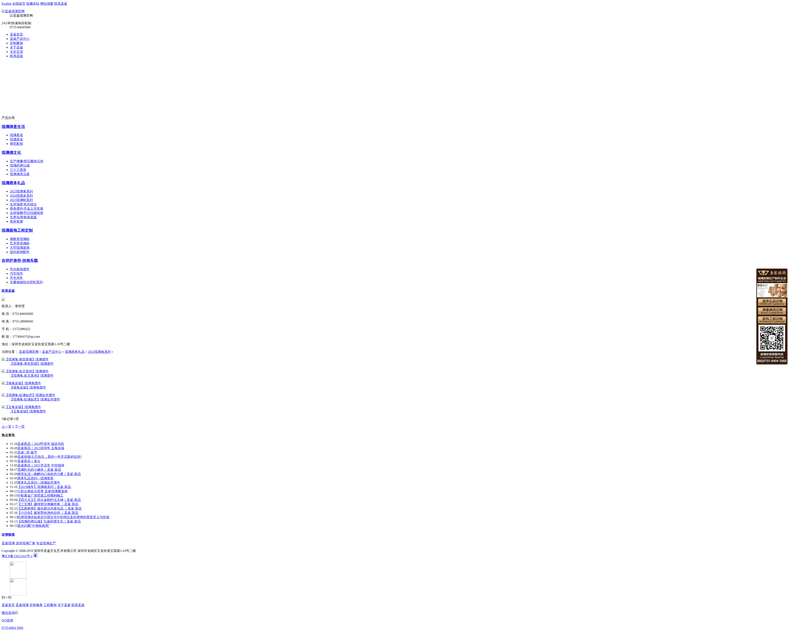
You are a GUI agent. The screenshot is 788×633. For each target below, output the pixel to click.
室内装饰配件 (20, 252)
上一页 (6, 426)
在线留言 (18, 3)
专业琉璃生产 (46, 543)
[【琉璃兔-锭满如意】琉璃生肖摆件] (28, 395)
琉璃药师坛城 (20, 165)
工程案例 (50, 605)
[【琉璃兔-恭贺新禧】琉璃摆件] (25, 359)
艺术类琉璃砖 (20, 243)
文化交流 (16, 51)
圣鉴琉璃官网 (29, 351)
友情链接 (8, 534)
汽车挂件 (16, 273)
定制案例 (16, 43)
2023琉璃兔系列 (21, 191)
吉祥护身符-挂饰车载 (20, 260)
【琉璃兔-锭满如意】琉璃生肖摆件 (35, 399)
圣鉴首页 (16, 34)
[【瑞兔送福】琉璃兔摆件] (21, 383)
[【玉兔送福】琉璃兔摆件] (21, 407)
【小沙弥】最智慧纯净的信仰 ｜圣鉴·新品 (47, 512)
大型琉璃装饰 (20, 247)
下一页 (20, 426)
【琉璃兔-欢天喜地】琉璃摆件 (32, 375)
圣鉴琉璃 (8, 543)
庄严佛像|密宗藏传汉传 (26, 161)
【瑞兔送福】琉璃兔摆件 (28, 387)
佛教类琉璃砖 (20, 239)
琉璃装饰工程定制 (17, 230)
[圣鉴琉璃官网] (13, 11)
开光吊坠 (16, 278)
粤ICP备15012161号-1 (17, 556)
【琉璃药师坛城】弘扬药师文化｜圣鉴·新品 (49, 521)
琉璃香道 (16, 135)
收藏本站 (32, 3)
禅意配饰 (16, 143)
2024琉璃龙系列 (21, 195)
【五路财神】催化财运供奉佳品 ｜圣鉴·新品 (49, 508)
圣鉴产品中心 (20, 38)
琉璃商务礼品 (13, 183)
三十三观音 (18, 169)
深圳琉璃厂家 (25, 543)
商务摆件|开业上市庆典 (26, 208)
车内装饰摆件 (20, 269)
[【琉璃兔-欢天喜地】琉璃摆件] (25, 371)
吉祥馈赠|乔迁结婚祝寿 (26, 213)
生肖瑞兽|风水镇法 (23, 204)
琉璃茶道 (16, 139)
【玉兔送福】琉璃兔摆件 (28, 411)
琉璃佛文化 (11, 152)
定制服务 (36, 605)
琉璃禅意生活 (13, 126)
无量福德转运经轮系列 (26, 282)
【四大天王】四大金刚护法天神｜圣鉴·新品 (49, 500)
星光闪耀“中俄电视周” (33, 525)
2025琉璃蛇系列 (21, 200)
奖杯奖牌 (16, 221)
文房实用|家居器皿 (23, 217)
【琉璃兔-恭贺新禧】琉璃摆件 (32, 363)
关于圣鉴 (16, 47)
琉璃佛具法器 (20, 174)
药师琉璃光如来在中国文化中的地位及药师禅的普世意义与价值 (63, 517)
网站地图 (46, 3)
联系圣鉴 (60, 3)
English (6, 3)
